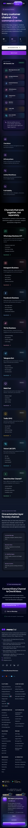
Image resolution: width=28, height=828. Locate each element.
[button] (18, 3)
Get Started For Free (13, 47)
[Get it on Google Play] (16, 781)
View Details (6, 255)
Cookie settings (20, 812)
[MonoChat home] (8, 3)
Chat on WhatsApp (12, 611)
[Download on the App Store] (6, 781)
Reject (14, 816)
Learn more (11, 812)
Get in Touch (14, 53)
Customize (14, 820)
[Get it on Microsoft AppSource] (5, 785)
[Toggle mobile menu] (24, 3)
